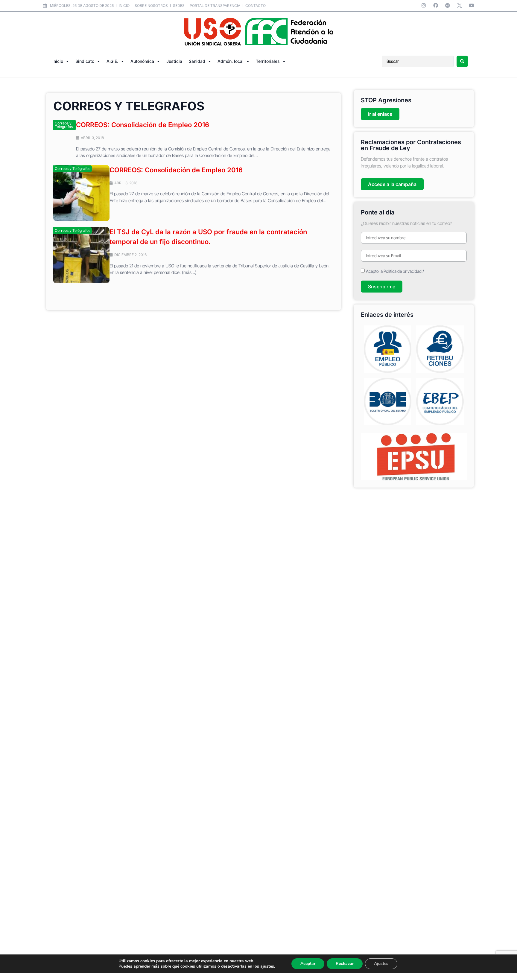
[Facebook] (435, 5)
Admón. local (231, 61)
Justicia (174, 61)
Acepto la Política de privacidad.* (395, 271)
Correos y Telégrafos (64, 125)
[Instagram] (423, 5)
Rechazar (345, 963)
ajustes (267, 966)
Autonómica (142, 61)
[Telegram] (447, 5)
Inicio (57, 61)
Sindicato (84, 61)
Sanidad (197, 61)
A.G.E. (112, 61)
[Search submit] (462, 61)
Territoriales (268, 61)
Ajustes (381, 963)
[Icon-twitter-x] (459, 5)
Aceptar (307, 963)
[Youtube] (471, 5)
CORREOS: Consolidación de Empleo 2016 (142, 125)
